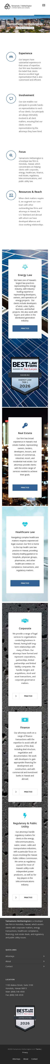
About (8, 961)
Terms (38, 1049)
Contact (9, 966)
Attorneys (10, 956)
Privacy (25, 1052)
